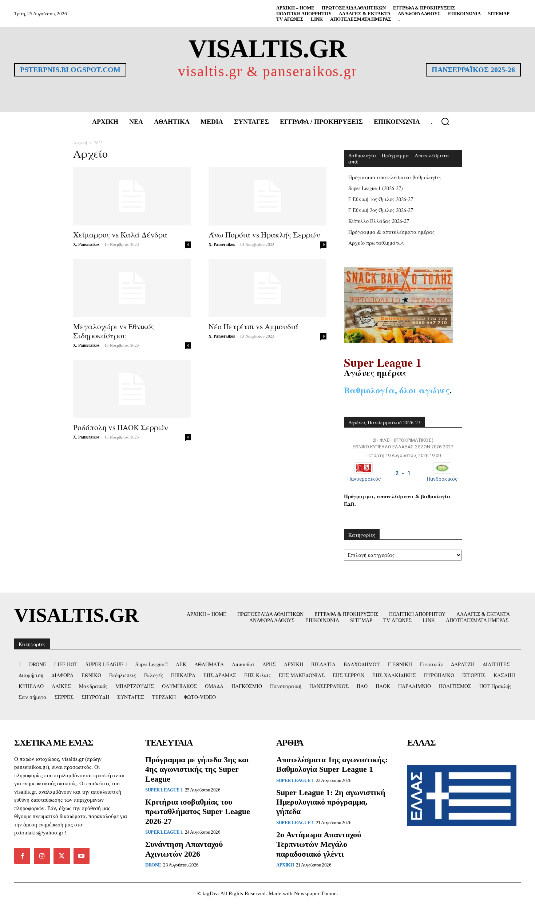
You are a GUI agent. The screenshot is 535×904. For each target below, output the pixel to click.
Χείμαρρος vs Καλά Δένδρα (120, 234)
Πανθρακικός (442, 479)
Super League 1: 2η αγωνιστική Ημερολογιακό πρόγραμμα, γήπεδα (330, 802)
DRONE (153, 865)
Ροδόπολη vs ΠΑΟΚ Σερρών (120, 427)
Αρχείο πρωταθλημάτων (376, 242)
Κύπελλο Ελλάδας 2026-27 (378, 220)
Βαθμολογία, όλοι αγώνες (396, 390)
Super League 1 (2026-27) (375, 188)
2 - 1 (403, 473)
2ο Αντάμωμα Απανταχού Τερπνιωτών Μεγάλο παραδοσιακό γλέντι (318, 844)
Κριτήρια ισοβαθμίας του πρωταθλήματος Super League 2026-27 (197, 811)
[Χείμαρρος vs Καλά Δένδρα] (132, 196)
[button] (445, 121)
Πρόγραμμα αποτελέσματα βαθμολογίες (394, 177)
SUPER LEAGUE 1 (164, 790)
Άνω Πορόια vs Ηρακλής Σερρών (264, 234)
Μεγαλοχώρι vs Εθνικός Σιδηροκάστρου (113, 331)
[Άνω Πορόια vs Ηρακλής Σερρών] (267, 196)
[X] (62, 856)
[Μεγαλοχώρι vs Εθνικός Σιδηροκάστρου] (132, 288)
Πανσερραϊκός (364, 479)
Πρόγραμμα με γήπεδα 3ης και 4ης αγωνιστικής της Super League (197, 769)
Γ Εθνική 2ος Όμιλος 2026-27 (380, 210)
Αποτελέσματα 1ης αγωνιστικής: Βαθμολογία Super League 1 (332, 764)
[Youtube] (82, 856)
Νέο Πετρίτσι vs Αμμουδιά (253, 326)
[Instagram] (42, 856)
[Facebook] (22, 856)
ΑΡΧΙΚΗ (285, 865)
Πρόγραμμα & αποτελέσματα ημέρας (391, 231)
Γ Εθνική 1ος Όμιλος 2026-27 (380, 199)
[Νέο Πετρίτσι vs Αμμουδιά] (267, 288)
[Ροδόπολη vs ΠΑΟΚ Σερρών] (132, 389)
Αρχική (80, 142)
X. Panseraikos (86, 244)
